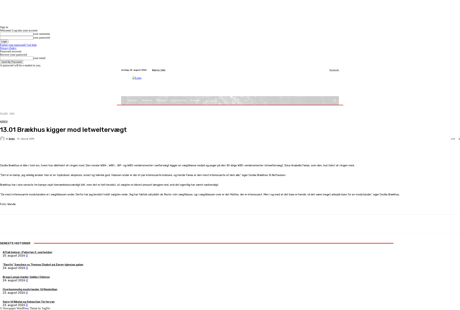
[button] (334, 100)
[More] (84, 151)
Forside (4, 113)
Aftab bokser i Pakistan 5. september (27, 252)
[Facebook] (327, 70)
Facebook (334, 70)
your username (41, 33)
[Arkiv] (3, 138)
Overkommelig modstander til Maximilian (30, 289)
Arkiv (12, 113)
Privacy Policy (8, 48)
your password (41, 37)
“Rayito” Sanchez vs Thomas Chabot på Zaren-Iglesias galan (43, 264)
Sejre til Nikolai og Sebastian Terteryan (29, 301)
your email (39, 58)
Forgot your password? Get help (18, 44)
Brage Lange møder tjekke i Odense (26, 277)
